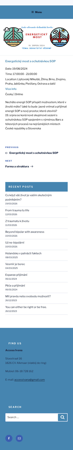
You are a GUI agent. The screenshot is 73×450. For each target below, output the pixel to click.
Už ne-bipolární (14, 242)
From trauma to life (17, 210)
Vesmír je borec (15, 264)
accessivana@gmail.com (29, 379)
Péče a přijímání (15, 285)
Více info (10, 89)
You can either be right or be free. (26, 307)
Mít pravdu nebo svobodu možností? (28, 296)
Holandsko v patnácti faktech (23, 253)
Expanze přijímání (16, 274)
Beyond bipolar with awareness (24, 231)
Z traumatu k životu (17, 221)
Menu (38, 12)
